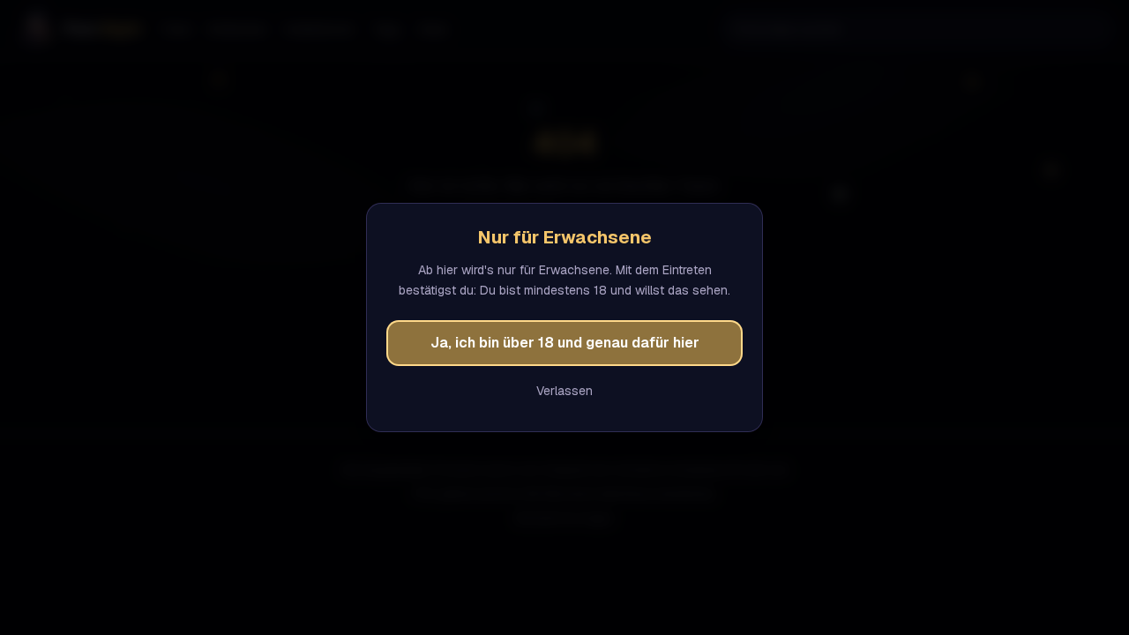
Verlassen (564, 391)
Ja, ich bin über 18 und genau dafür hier (564, 342)
